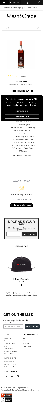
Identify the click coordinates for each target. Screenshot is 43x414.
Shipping (26, 341)
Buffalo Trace (21, 81)
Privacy (6, 346)
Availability (17, 156)
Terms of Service (9, 343)
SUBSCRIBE (29, 234)
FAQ (24, 338)
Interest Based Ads (10, 351)
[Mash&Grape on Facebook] (6, 376)
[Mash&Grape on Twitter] (12, 376)
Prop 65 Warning (9, 354)
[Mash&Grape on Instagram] (18, 376)
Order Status (27, 346)
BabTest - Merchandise (21, 279)
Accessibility (8, 348)
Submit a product (10, 364)
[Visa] (6, 399)
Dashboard (26, 343)
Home (10, 84)
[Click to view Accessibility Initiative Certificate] (6, 395)
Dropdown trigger (27, 2)
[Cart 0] (39, 2)
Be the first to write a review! (21, 205)
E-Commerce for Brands (12, 367)
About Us (7, 338)
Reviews (7, 341)
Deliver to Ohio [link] (21, 111)
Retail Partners (9, 362)
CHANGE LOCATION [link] (22, 116)
